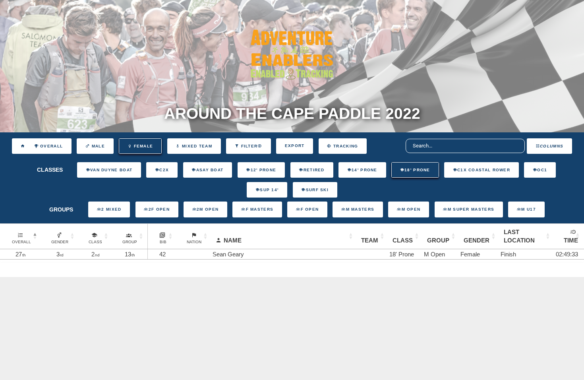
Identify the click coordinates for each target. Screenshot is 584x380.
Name (233, 240)
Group (438, 240)
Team (369, 240)
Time (571, 240)
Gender (476, 240)
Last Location (519, 236)
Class (403, 240)
